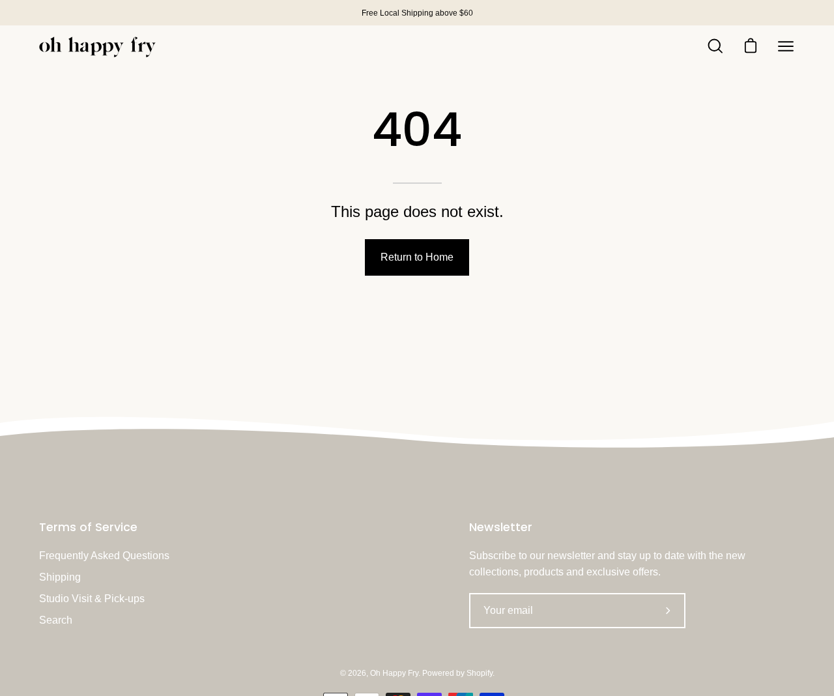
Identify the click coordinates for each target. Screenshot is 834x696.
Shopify (480, 673)
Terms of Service (88, 527)
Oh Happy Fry (394, 673)
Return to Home (417, 257)
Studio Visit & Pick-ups (92, 598)
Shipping (60, 577)
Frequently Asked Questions (104, 555)
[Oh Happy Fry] (97, 46)
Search (55, 620)
